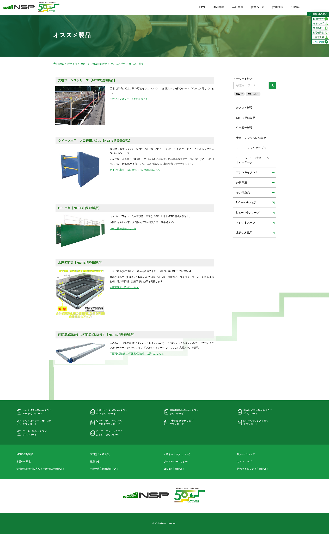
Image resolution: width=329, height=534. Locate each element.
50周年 (295, 7)
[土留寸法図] (320, 37)
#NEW (239, 93)
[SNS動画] (320, 41)
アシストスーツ (255, 222)
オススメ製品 (118, 63)
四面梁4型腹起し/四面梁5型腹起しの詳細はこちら (137, 353)
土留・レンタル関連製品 (94, 63)
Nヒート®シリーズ (255, 213)
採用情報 (277, 7)
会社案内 (237, 7)
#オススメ (253, 93)
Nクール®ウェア (255, 202)
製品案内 (219, 7)
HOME (202, 7)
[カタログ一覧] (320, 23)
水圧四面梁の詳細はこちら (124, 287)
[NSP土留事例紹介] (320, 28)
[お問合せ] (320, 18)
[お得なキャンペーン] (320, 32)
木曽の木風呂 (255, 233)
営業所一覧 (258, 7)
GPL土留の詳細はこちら (123, 228)
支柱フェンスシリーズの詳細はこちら (130, 99)
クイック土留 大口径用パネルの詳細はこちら (135, 169)
